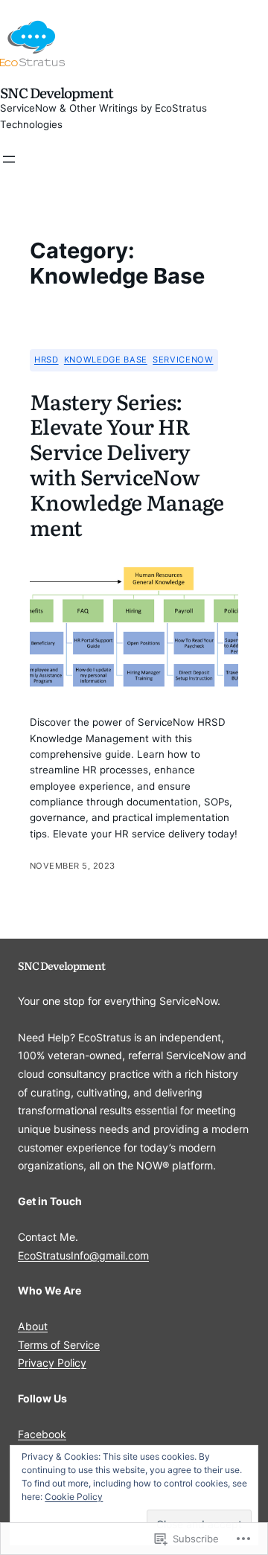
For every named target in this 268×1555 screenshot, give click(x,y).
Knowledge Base (105, 359)
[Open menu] (9, 159)
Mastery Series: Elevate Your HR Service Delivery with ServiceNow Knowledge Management (127, 464)
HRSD (46, 359)
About (33, 1326)
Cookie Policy (74, 1496)
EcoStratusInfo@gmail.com (83, 1255)
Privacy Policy (52, 1362)
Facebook (42, 1434)
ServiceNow (183, 359)
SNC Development (56, 92)
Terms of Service (59, 1344)
